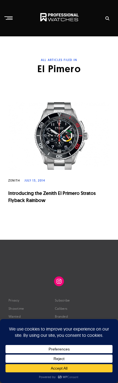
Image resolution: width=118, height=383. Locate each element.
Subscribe (62, 300)
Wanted (15, 316)
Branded (61, 316)
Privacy (14, 300)
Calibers (61, 308)
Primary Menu (9, 18)
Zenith (14, 180)
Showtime (16, 308)
